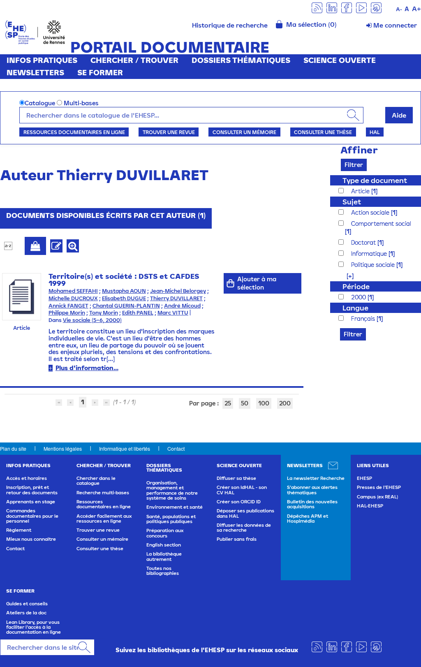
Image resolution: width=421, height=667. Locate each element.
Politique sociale (373, 264)
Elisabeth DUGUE (124, 298)
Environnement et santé (174, 507)
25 (227, 403)
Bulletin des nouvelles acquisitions (312, 504)
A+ (416, 8)
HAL (374, 132)
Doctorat (364, 242)
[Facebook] (346, 7)
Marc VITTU (172, 313)
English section (163, 544)
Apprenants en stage (30, 501)
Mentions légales (63, 448)
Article (361, 191)
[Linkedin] (331, 7)
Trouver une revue (169, 132)
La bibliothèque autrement (164, 556)
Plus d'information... (87, 367)
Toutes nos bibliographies (162, 571)
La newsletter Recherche (316, 478)
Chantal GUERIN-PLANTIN (126, 306)
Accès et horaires (26, 478)
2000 (359, 297)
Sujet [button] (351, 202)
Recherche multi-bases (102, 492)
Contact (176, 448)
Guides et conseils (27, 603)
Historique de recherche (230, 25)
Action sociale (371, 212)
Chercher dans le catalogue (96, 481)
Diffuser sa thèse (236, 478)
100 (263, 403)
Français (364, 318)
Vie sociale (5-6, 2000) (92, 320)
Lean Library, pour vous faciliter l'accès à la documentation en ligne (33, 627)
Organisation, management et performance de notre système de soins (172, 490)
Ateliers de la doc (26, 612)
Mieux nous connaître (31, 539)
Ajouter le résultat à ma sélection (35, 246)
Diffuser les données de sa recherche (244, 528)
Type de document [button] (374, 180)
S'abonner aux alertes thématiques (312, 490)
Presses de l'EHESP (379, 487)
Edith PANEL (137, 313)
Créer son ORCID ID (239, 501)
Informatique (370, 253)
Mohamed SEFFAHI (73, 291)
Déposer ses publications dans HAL (245, 513)
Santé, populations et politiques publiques (171, 519)
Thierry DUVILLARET (176, 298)
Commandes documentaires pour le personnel (32, 515)
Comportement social (381, 223)
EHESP (364, 478)
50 (244, 403)
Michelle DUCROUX (73, 298)
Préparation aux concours (164, 533)
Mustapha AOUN (124, 291)
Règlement (18, 530)
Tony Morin (103, 313)
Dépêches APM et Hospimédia (307, 518)
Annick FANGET (68, 306)
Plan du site (13, 448)
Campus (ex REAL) (377, 496)
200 (285, 403)
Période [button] (356, 286)
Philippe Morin (67, 313)
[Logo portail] (35, 31)
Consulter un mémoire (244, 132)
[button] (346, 275)
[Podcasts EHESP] (376, 7)
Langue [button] (355, 308)
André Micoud (182, 306)
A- (399, 9)
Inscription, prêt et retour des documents (32, 490)
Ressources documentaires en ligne (74, 132)
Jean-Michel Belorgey (178, 291)
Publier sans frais (237, 539)
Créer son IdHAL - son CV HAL (242, 490)
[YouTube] (361, 7)
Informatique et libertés (124, 448)
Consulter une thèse (323, 132)
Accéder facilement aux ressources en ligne (104, 518)
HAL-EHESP (370, 505)
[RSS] (317, 7)
